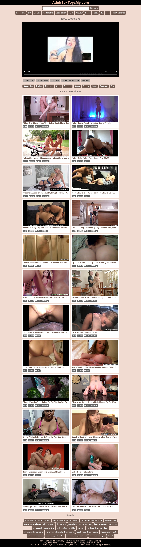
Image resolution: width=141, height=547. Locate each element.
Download (85, 80)
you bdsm (81, 528)
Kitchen (39, 86)
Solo (112, 86)
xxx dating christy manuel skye (97, 528)
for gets (110, 536)
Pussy (95, 13)
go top (98, 541)
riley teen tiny (61, 524)
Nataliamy (49, 86)
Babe (94, 86)
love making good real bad (54, 536)
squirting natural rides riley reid (87, 532)
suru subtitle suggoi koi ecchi (77, 536)
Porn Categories (118, 13)
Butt (29, 13)
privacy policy (64, 541)
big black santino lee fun (109, 532)
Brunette (86, 86)
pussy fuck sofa (110, 520)
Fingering (67, 86)
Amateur (79, 13)
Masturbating (48, 13)
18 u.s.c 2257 (51, 541)
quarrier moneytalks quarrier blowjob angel (39, 524)
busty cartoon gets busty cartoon (105, 524)
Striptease (104, 86)
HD (101, 13)
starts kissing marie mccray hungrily (37, 520)
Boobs (77, 86)
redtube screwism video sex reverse (65, 520)
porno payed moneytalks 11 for (43, 528)
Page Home (21, 13)
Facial (71, 13)
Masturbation (61, 13)
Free (107, 13)
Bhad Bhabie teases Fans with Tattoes (63, 543)
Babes (87, 13)
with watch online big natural (33, 532)
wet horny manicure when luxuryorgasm (60, 532)
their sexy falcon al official (66, 528)
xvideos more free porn (97, 536)
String (58, 86)
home (42, 541)
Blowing (37, 13)
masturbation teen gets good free (80, 524)
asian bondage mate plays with (91, 520)
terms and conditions (80, 541)
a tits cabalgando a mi (35, 536)
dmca (92, 541)
